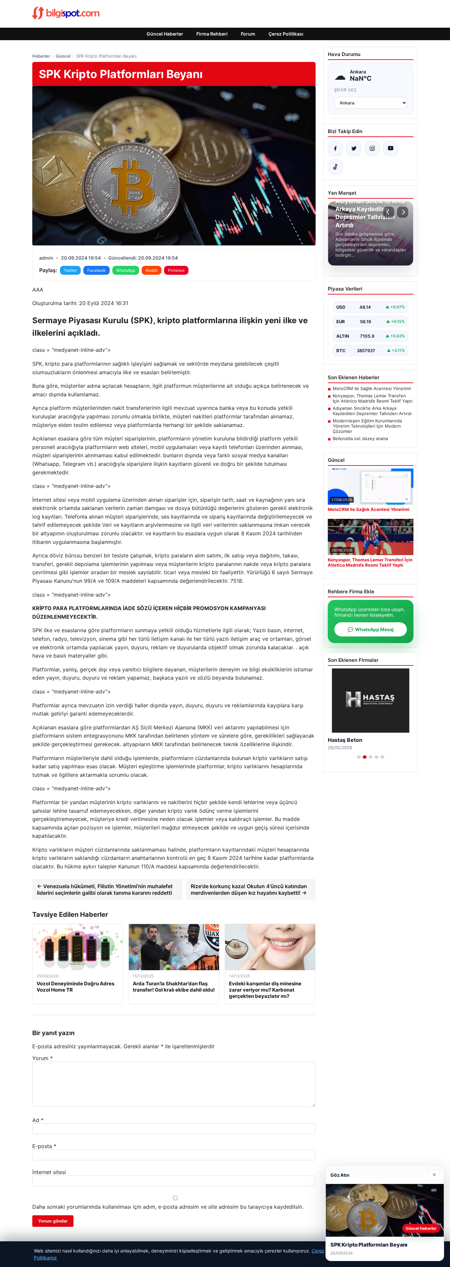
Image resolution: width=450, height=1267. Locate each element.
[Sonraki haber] (402, 212)
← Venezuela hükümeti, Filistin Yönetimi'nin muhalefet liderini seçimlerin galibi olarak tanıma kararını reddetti (105, 889)
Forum (248, 34)
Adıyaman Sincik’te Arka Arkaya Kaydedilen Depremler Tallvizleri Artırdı (372, 411)
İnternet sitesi (49, 1172)
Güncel (63, 56)
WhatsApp (125, 270)
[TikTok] (335, 167)
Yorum (42, 1058)
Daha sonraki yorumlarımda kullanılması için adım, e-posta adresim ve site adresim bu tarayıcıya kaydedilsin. (167, 1206)
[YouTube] (390, 148)
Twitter (70, 270)
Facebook (96, 270)
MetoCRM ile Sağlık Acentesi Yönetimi (372, 388)
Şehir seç (345, 89)
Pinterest (176, 270)
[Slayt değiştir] (359, 757)
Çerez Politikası (285, 34)
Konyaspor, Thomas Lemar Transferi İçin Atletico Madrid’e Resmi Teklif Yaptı (372, 398)
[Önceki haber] (388, 212)
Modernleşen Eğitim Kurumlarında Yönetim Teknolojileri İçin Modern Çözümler (367, 426)
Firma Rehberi (212, 34)
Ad (37, 1120)
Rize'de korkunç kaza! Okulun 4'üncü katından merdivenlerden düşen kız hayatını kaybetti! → (249, 889)
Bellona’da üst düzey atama (360, 438)
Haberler (41, 56)
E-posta (44, 1146)
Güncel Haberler (165, 34)
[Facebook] (335, 148)
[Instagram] (372, 148)
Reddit (151, 270)
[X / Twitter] (353, 148)
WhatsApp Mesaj (371, 629)
